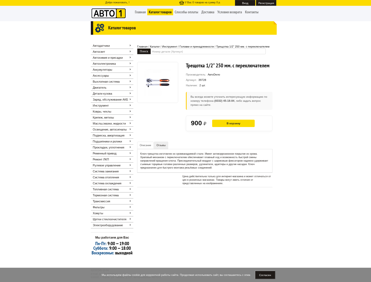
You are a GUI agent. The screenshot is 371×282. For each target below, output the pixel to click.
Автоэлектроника (104, 63)
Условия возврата (229, 11)
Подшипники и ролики (107, 141)
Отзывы (161, 145)
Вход (245, 3)
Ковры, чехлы (102, 111)
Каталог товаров (160, 11)
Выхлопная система (106, 81)
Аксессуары (101, 75)
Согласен (265, 275)
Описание (145, 145)
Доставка (207, 11)
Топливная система (106, 189)
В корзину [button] (233, 123)
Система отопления (106, 177)
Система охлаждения (107, 183)
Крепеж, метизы (103, 117)
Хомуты (98, 213)
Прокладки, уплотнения (108, 147)
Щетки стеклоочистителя (109, 219)
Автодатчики (101, 45)
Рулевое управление (107, 165)
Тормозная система (106, 195)
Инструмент (101, 105)
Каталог (155, 46)
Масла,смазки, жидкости (109, 123)
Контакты (252, 11)
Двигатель (99, 87)
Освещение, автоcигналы (110, 129)
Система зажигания (106, 171)
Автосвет (99, 51)
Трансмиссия (101, 201)
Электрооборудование (108, 225)
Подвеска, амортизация (108, 135)
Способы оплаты (186, 11)
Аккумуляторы (102, 69)
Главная (140, 11)
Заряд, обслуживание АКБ (110, 99)
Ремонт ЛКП (101, 159)
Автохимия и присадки (108, 57)
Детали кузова (102, 93)
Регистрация (266, 3)
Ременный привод (105, 153)
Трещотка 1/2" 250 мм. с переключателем (243, 46)
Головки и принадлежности (197, 46)
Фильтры (99, 207)
